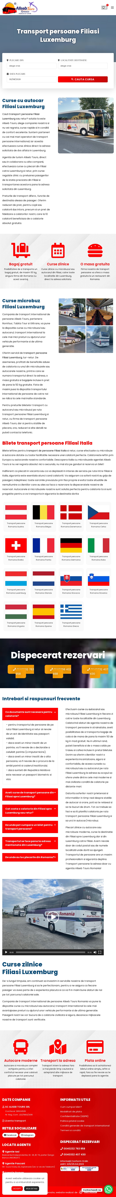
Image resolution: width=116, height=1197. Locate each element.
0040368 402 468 (62, 671)
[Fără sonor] (95, 952)
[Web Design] (87, 1192)
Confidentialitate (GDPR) (74, 1116)
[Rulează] (6, 952)
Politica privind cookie (72, 1120)
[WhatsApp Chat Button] (108, 1189)
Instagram (28, 1135)
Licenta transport (15, 1120)
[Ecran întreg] (99, 952)
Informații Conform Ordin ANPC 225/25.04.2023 (74, 1163)
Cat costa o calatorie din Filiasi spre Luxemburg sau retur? (28, 810)
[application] (53, 917)
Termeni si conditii (70, 1130)
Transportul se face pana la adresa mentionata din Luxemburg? (28, 843)
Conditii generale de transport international (85, 1125)
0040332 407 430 (99, 671)
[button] (53, 917)
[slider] (50, 952)
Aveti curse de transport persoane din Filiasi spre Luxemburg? (29, 794)
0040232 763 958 (25, 671)
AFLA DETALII (31, 1188)
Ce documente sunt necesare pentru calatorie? (28, 714)
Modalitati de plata (71, 1111)
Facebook (11, 1135)
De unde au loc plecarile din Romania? (29, 857)
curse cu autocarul (89, 709)
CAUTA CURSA (84, 79)
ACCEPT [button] (17, 1188)
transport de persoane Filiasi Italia (46, 450)
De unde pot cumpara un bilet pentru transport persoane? (29, 827)
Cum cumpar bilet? (71, 1106)
